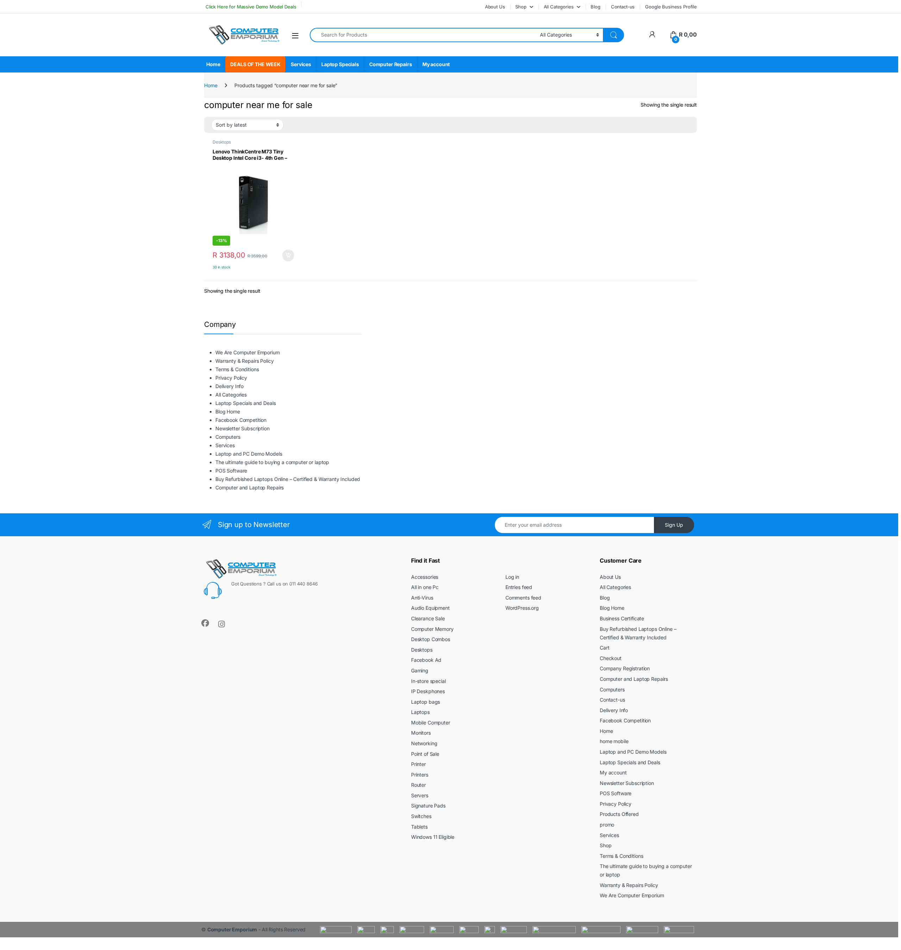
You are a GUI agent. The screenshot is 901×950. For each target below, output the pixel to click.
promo (607, 825)
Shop (520, 7)
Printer (418, 764)
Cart (604, 648)
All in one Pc (425, 587)
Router (418, 785)
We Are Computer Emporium (247, 352)
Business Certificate (622, 618)
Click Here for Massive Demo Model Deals (250, 7)
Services (301, 64)
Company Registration (625, 668)
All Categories (559, 7)
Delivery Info (229, 386)
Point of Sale (425, 754)
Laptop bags (425, 702)
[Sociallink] (205, 623)
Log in (512, 577)
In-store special (428, 681)
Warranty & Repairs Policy (244, 361)
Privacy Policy (231, 378)
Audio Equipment (430, 608)
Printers (419, 775)
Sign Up (674, 525)
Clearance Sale (428, 618)
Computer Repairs (390, 64)
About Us (495, 7)
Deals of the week (255, 64)
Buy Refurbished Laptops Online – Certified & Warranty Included (287, 479)
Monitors (421, 733)
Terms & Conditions (237, 369)
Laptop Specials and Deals (245, 403)
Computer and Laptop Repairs (249, 487)
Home (213, 64)
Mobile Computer (430, 723)
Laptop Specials (340, 64)
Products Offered (619, 814)
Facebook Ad (426, 660)
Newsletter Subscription (242, 428)
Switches (421, 816)
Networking (424, 743)
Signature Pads (428, 806)
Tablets (419, 827)
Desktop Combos (430, 639)
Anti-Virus (422, 598)
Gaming (419, 670)
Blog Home (227, 411)
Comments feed (523, 598)
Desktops (222, 142)
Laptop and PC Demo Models (248, 454)
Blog (595, 7)
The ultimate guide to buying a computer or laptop (272, 462)
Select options (286, 255)
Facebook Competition (240, 420)
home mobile (614, 741)
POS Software (231, 471)
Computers (227, 437)
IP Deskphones (428, 691)
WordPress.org (522, 608)
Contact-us (623, 7)
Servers (419, 795)
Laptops (420, 712)
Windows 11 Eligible (432, 837)
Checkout (611, 658)
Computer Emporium (232, 929)
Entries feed (518, 587)
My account (436, 64)
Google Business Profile (671, 7)
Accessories (424, 577)
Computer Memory (432, 629)
